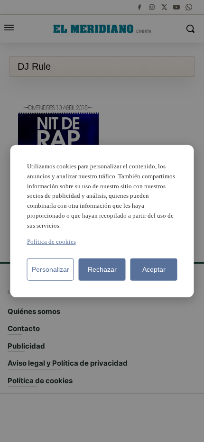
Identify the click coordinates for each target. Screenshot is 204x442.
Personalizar (50, 269)
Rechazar (102, 269)
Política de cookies (51, 241)
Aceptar (154, 269)
